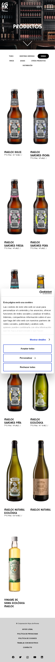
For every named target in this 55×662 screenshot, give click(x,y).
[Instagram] (27, 657)
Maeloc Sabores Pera (39, 244)
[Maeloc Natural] (40, 471)
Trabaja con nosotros (27, 643)
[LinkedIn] (42, 657)
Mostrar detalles (38, 339)
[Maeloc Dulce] (14, 113)
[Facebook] (13, 657)
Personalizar (26, 358)
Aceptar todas (27, 348)
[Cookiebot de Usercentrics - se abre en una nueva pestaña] (39, 292)
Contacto (27, 647)
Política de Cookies (27, 638)
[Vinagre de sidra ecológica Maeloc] (14, 561)
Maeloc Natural (40, 509)
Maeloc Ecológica (36, 421)
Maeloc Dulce (12, 152)
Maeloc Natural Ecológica (14, 511)
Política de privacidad (27, 634)
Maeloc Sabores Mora (40, 153)
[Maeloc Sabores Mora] (40, 113)
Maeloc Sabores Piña (12, 421)
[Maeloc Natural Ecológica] (14, 471)
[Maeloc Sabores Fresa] (14, 203)
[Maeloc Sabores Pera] (40, 203)
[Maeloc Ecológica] (40, 380)
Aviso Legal (27, 629)
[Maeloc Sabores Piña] (14, 380)
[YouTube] (34, 657)
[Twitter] (20, 657)
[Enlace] (5, 7)
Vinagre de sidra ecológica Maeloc (14, 603)
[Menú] (50, 7)
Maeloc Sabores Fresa (13, 244)
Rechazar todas (27, 367)
